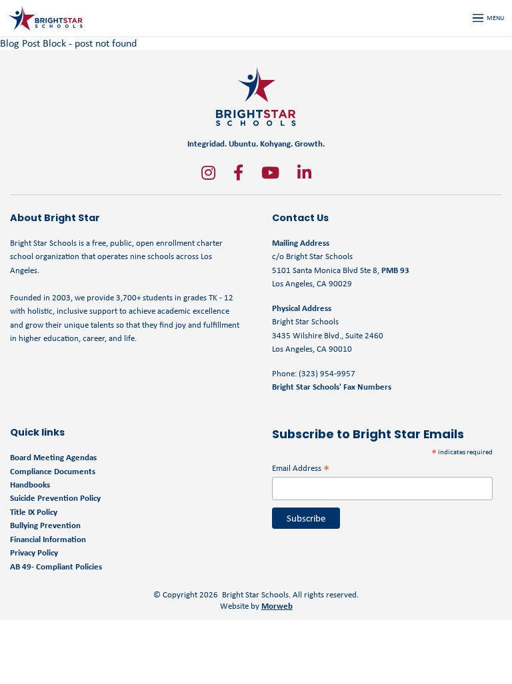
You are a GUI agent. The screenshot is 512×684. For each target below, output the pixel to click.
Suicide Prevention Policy (55, 498)
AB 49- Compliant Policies (56, 566)
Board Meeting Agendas (53, 457)
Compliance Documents (52, 471)
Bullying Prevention (45, 525)
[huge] (208, 172)
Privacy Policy (34, 552)
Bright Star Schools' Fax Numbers (331, 386)
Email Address (300, 468)
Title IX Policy (34, 511)
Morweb (277, 605)
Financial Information (48, 539)
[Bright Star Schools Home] (256, 96)
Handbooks (30, 484)
